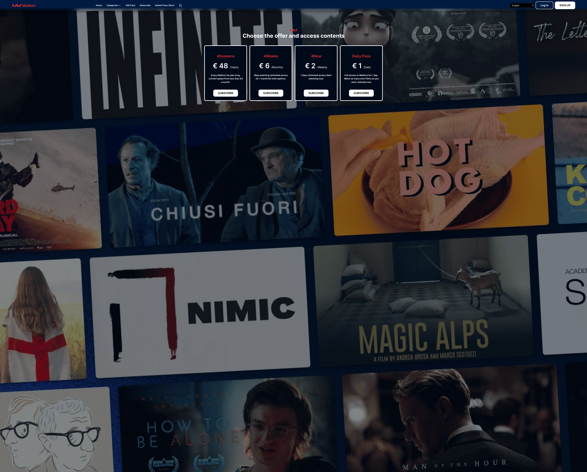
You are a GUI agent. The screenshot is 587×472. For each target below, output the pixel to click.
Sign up (565, 5)
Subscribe (225, 93)
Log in (544, 5)
